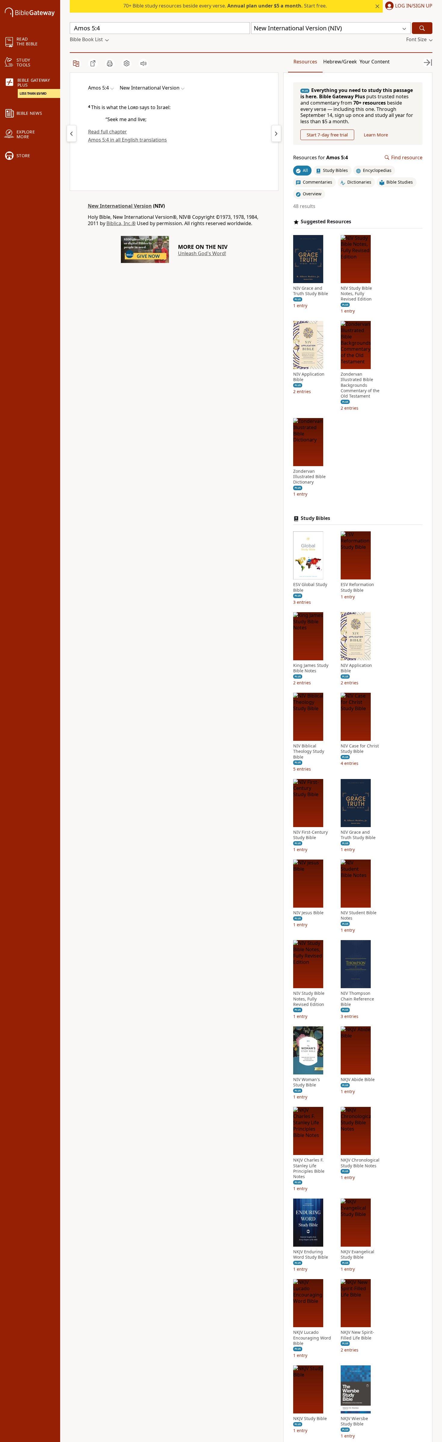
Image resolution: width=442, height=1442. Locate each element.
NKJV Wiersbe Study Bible (354, 1421)
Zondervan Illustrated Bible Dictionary (309, 477)
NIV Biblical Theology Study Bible (308, 751)
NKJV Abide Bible (358, 1079)
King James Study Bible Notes (310, 668)
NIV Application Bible (308, 376)
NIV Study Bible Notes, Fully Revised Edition (356, 294)
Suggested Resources (326, 221)
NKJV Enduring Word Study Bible (310, 1254)
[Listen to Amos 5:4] (143, 63)
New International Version (120, 206)
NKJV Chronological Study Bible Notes (360, 1162)
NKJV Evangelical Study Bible (357, 1254)
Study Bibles (315, 518)
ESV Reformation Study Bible (357, 587)
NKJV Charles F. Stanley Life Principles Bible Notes (308, 1168)
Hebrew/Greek (340, 61)
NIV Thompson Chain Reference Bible (357, 999)
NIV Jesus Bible (308, 912)
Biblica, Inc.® (121, 223)
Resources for (320, 157)
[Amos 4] (71, 133)
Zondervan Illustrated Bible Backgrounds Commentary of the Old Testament (360, 385)
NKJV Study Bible (310, 1418)
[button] (407, 6)
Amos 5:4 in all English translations (127, 139)
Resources (305, 61)
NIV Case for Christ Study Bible (360, 748)
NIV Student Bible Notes (358, 915)
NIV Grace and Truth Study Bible (310, 291)
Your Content (375, 61)
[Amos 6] (276, 133)
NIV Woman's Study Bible (306, 1082)
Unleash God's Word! (202, 253)
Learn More (376, 135)
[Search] (422, 28)
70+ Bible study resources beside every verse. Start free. (225, 5)
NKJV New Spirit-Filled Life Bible (357, 1335)
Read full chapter (107, 131)
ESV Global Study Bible (310, 587)
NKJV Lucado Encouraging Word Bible (312, 1338)
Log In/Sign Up (413, 6)
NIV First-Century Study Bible (310, 834)
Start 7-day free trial (327, 135)
